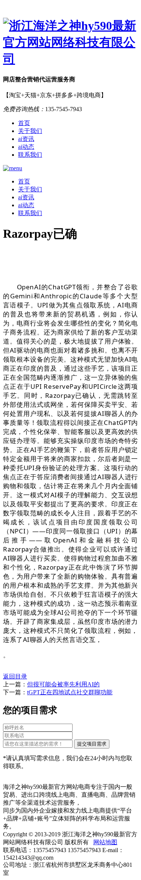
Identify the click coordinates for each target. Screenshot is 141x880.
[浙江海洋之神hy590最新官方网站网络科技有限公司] (70, 42)
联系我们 (30, 154)
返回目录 (15, 676)
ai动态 (26, 147)
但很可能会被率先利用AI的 (63, 684)
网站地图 (105, 842)
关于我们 (30, 131)
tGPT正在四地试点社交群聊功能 (69, 692)
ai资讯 (26, 139)
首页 (24, 123)
